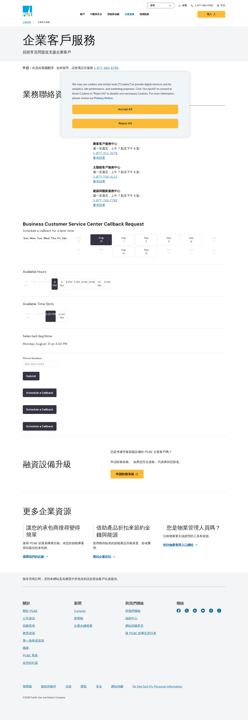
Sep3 (169, 239)
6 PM (69, 282)
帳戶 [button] (82, 14)
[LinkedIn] (195, 611)
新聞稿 (78, 618)
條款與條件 (48, 686)
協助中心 (131, 618)
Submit (31, 376)
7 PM (77, 282)
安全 (99, 686)
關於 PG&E (30, 611)
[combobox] (160, 5)
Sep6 (78, 251)
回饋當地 (29, 626)
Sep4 (191, 239)
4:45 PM (62, 316)
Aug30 (78, 239)
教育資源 (29, 633)
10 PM (99, 283)
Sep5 (214, 239)
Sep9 (146, 251)
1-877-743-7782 (105, 200)
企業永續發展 (83, 626)
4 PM (55, 283)
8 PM (84, 282)
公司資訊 (29, 618)
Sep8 (123, 251)
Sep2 (146, 239)
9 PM (92, 282)
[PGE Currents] (219, 611)
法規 (68, 686)
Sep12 (214, 251)
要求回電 (99, 158)
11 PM (107, 282)
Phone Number (32, 358)
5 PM (62, 283)
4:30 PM (51, 314)
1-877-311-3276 (105, 153)
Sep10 (169, 251)
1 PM (33, 282)
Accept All (125, 109)
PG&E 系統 (30, 655)
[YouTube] (203, 611)
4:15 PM (39, 314)
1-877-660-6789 (106, 68)
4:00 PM (28, 315)
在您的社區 (30, 663)
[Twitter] (187, 611)
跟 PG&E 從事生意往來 (140, 633)
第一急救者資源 (33, 641)
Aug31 (101, 239)
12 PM (26, 283)
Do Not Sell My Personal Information (157, 686)
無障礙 (27, 686)
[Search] (170, 5)
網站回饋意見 (134, 626)
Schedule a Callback (39, 393)
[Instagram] (211, 611)
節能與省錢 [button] (113, 14)
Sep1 (123, 239)
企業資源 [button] (129, 14)
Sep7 (101, 251)
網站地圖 (117, 686)
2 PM (41, 282)
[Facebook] (179, 611)
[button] (182, 5)
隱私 (84, 686)
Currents (80, 611)
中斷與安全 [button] (96, 14)
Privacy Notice (103, 98)
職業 (26, 648)
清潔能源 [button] (144, 14)
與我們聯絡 (133, 611)
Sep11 (191, 251)
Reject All (125, 123)
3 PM (48, 282)
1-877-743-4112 (105, 177)
